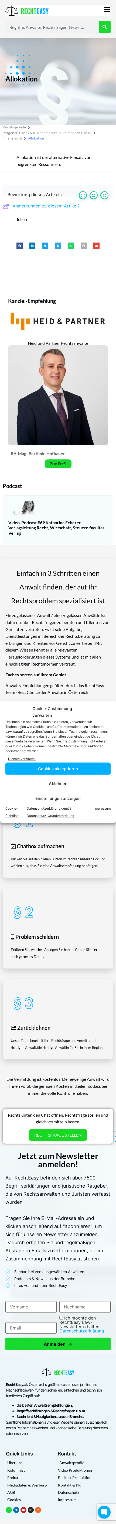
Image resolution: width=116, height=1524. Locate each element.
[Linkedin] (16, 1510)
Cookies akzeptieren (58, 768)
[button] (19, 246)
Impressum (102, 808)
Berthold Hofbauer (47, 453)
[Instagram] (31, 1510)
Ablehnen (58, 783)
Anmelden (58, 1344)
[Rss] (38, 1510)
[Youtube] (23, 1510)
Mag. (22, 453)
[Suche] (105, 27)
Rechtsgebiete (14, 127)
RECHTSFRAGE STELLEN (58, 1134)
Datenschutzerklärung (81, 1331)
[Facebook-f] (9, 1510)
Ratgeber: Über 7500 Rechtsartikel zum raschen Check (47, 133)
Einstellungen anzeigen (58, 798)
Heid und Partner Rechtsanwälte (58, 343)
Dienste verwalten (22, 758)
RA (13, 453)
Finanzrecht (12, 138)
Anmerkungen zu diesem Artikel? (46, 206)
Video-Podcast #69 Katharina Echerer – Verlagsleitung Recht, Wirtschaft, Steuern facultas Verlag (56, 527)
